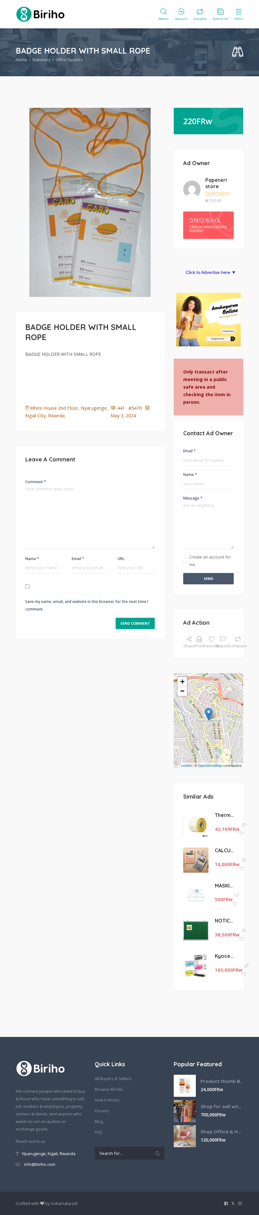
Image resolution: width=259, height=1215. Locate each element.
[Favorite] (241, 833)
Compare (238, 646)
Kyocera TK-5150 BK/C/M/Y (224, 956)
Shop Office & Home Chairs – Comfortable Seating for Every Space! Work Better (222, 1132)
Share (189, 646)
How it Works (107, 1100)
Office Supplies (69, 59)
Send (208, 578)
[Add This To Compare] (244, 825)
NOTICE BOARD (224, 920)
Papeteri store (216, 183)
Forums (102, 1111)
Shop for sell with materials (222, 1106)
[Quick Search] (237, 52)
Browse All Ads (109, 1089)
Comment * (35, 481)
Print (199, 646)
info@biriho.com (39, 1164)
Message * (192, 498)
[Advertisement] (140, 378)
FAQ (98, 1132)
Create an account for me (210, 560)
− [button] (182, 691)
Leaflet (186, 765)
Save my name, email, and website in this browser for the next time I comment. (86, 605)
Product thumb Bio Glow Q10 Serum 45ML (222, 1081)
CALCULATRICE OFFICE (224, 850)
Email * (78, 558)
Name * (32, 558)
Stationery (41, 59)
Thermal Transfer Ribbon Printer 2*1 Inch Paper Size (224, 815)
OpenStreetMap (210, 765)
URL (121, 558)
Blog (99, 1121)
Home (21, 59)
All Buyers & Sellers (113, 1078)
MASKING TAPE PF (224, 885)
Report (222, 646)
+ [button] (182, 682)
